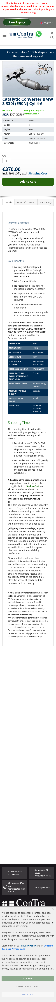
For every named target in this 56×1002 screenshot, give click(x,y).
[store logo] (21, 34)
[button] (47, 22)
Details (8, 202)
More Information (26, 202)
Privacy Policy (28, 945)
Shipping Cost (37, 173)
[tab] (8, 202)
